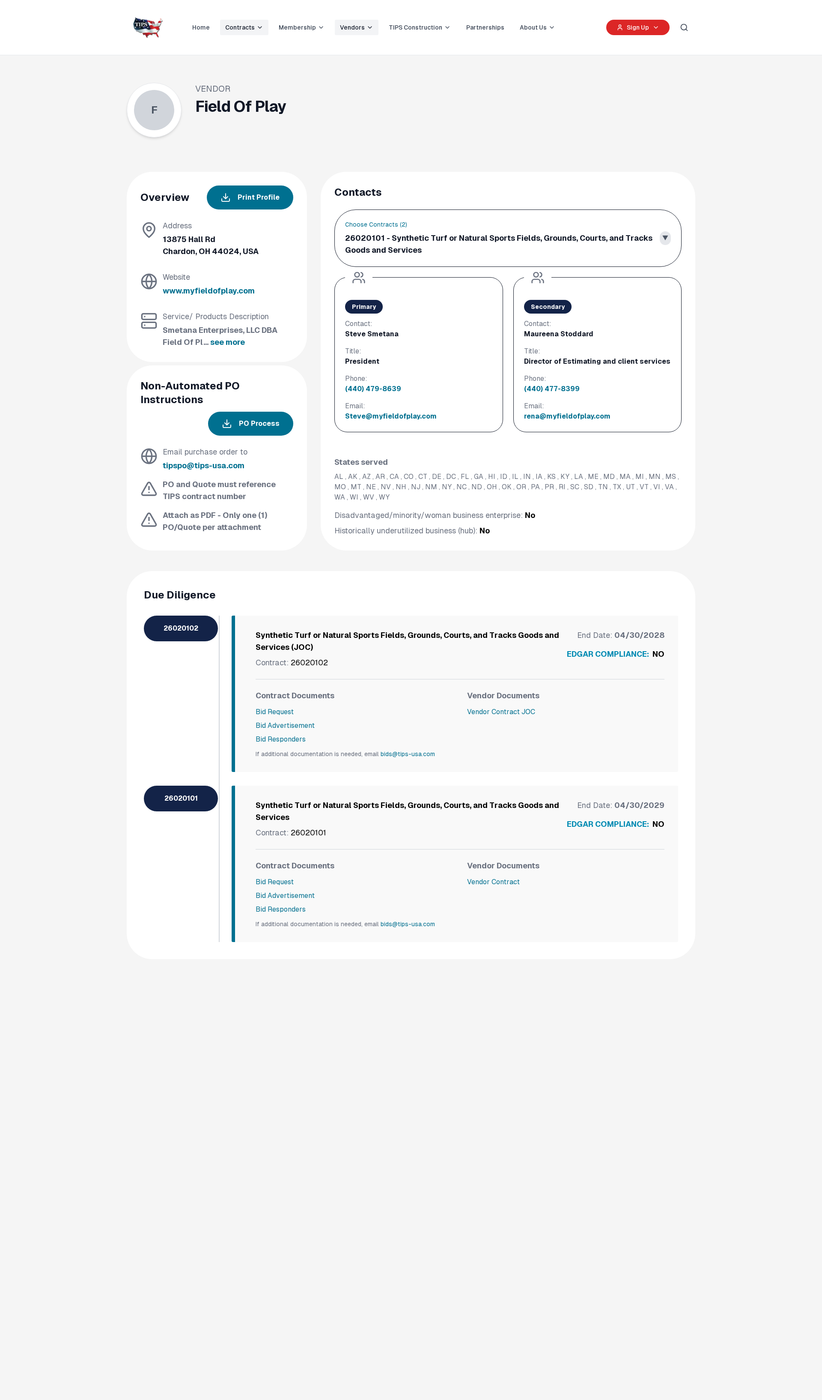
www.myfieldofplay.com (209, 290)
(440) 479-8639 (373, 389)
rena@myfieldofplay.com (567, 416)
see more (227, 342)
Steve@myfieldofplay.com (391, 416)
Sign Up (638, 27)
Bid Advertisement (285, 725)
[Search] (684, 27)
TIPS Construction (415, 27)
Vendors (352, 27)
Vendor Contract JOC (501, 712)
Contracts (240, 27)
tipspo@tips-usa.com (203, 465)
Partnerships (485, 27)
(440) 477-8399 (552, 389)
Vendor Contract (493, 882)
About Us (533, 27)
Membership (297, 27)
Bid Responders (281, 739)
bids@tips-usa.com (408, 754)
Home (201, 27)
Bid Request (275, 712)
